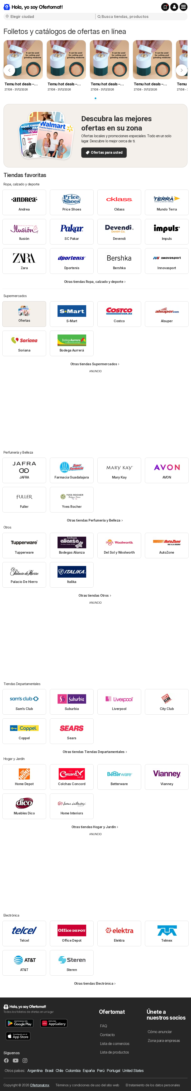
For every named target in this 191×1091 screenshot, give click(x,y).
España (89, 1070)
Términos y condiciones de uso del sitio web (87, 1085)
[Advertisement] (95, 408)
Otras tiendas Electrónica (93, 983)
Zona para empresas (164, 1040)
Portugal (113, 1070)
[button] (174, 7)
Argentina (34, 1070)
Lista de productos (114, 1052)
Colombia (72, 1070)
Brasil (49, 1070)
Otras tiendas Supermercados (93, 364)
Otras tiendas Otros (93, 595)
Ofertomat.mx (39, 1085)
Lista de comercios (115, 1043)
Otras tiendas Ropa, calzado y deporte (93, 282)
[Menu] (184, 7)
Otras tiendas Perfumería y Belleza (93, 520)
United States (132, 1070)
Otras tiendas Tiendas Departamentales (93, 752)
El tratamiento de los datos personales (153, 1085)
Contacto (107, 1034)
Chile (59, 1070)
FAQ (103, 1026)
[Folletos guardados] (165, 7)
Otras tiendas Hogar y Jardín (94, 827)
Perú (100, 1070)
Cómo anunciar (160, 1031)
